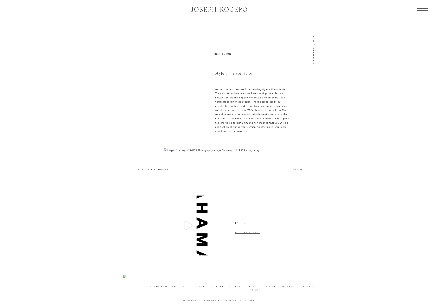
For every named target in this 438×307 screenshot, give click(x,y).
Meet (203, 286)
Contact (307, 286)
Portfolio (221, 286)
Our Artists (254, 288)
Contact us (263, 127)
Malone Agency (244, 300)
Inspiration (222, 54)
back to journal (153, 169)
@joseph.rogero (247, 233)
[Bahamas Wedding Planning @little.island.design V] (188, 225)
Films (271, 286)
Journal (288, 286)
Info (239, 286)
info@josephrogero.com (166, 286)
